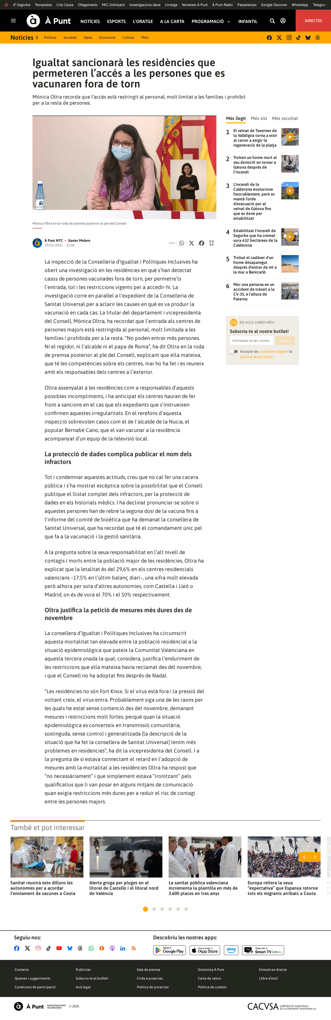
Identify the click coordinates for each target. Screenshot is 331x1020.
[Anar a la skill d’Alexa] (231, 950)
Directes (313, 20)
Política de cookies (212, 987)
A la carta (172, 21)
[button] (145, 909)
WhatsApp (300, 5)
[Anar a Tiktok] (49, 948)
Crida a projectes (150, 978)
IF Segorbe (21, 5)
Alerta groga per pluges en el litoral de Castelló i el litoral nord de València (123, 888)
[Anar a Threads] (81, 948)
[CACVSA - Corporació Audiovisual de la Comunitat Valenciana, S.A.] (282, 1006)
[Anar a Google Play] (169, 950)
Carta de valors (209, 978)
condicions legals (272, 351)
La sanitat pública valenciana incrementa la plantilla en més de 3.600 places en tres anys (203, 888)
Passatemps (246, 5)
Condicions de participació (35, 987)
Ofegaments (87, 5)
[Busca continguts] (272, 21)
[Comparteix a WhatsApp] (182, 243)
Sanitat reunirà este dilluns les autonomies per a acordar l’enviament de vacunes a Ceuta (42, 888)
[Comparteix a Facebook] (201, 243)
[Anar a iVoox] (102, 948)
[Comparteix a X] (192, 243)
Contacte (22, 970)
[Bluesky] (308, 37)
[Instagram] (289, 37)
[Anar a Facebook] (17, 948)
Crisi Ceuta (64, 5)
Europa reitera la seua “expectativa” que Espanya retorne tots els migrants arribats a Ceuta (283, 888)
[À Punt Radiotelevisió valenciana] (39, 1006)
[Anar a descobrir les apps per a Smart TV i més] (263, 950)
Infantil (247, 21)
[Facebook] (269, 37)
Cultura (128, 37)
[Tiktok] (298, 37)
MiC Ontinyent (113, 5)
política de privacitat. (257, 357)
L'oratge (171, 5)
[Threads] (318, 37)
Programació (208, 21)
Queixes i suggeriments (32, 978)
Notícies (90, 21)
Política (50, 37)
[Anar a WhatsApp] (92, 948)
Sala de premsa (148, 970)
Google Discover (274, 5)
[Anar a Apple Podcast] (113, 948)
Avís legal (83, 987)
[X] (279, 37)
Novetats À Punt (195, 5)
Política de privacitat (153, 987)
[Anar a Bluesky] (70, 948)
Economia (107, 37)
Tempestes (43, 5)
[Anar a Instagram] (39, 948)
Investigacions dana (144, 5)
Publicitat (83, 970)
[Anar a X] (28, 948)
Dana (88, 37)
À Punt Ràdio (222, 5)
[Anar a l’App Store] (204, 950)
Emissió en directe (273, 970)
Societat (70, 37)
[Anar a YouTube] (60, 948)
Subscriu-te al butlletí (92, 978)
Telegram (320, 5)
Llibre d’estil (268, 978)
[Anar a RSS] (135, 948)
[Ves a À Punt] (49, 20)
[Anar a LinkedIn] (123, 948)
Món (145, 37)
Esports (116, 21)
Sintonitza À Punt (211, 970)
